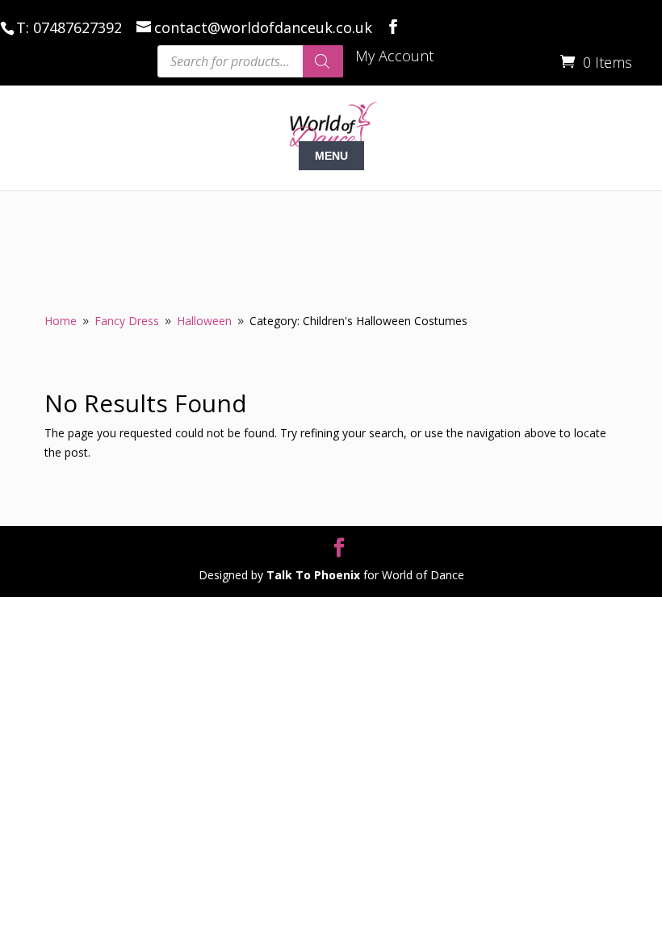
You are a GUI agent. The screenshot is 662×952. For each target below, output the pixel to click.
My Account (394, 56)
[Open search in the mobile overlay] (250, 61)
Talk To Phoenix (313, 574)
